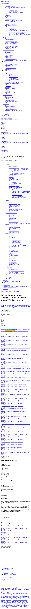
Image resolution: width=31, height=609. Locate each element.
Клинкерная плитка (11, 69)
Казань (27, 596)
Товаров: (3, 138)
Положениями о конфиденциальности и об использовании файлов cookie (15, 589)
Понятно (3, 590)
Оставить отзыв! (5, 517)
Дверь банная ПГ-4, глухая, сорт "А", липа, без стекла (14, 431)
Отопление (6, 104)
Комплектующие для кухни (16, 82)
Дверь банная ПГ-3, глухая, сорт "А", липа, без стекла (14, 398)
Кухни (10, 74)
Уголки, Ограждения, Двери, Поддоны (16, 7)
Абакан (3, 593)
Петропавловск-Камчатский (14, 602)
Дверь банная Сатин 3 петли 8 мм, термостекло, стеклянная (15, 348)
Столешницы (12, 78)
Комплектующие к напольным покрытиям (16, 60)
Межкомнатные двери (11, 41)
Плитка (5, 61)
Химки (11, 606)
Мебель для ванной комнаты (13, 14)
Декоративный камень (11, 101)
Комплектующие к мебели (12, 93)
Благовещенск (7, 594)
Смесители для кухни (14, 80)
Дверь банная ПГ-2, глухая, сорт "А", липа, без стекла (14, 400)
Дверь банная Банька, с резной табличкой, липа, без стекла (15, 368)
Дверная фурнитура (11, 47)
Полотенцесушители (11, 25)
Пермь (5, 602)
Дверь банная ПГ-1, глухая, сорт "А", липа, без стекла (14, 389)
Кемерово (3, 597)
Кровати (8, 86)
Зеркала (8, 89)
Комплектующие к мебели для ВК (17, 32)
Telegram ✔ (14, 329)
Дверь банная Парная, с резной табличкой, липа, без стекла (15, 371)
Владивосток (19, 594)
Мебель (5, 70)
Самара (16, 603)
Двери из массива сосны (12, 42)
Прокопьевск (24, 602)
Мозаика (8, 66)
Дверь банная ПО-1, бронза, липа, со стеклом (12, 439)
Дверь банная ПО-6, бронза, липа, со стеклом (12, 406)
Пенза (2, 602)
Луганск (7, 598)
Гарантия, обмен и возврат (21, 286)
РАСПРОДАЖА (7, 115)
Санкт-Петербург (23, 603)
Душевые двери (13, 10)
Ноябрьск (8, 601)
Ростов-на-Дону (4, 603)
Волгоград (25, 594)
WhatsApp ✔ (8, 329)
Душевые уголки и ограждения (17, 8)
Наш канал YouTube (5, 551)
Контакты (5, 289)
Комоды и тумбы (10, 88)
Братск (12, 594)
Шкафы (8, 84)
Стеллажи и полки (11, 92)
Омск (13, 601)
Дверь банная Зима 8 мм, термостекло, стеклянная (13, 416)
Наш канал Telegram (5, 552)
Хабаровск (26, 605)
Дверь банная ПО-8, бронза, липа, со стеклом (12, 421)
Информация (6, 285)
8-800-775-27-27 (4, 151)
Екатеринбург (14, 596)
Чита (21, 606)
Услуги (5, 280)
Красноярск (26, 597)
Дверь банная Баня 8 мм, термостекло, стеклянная (13, 408)
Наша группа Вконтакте (6, 550)
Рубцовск (11, 603)
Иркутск (8, 130)
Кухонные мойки (10, 19)
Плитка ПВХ (9, 55)
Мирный (13, 598)
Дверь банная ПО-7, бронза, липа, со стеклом (12, 449)
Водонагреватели (10, 24)
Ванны (8, 15)
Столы (8, 91)
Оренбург (17, 601)
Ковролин (8, 56)
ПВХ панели (9, 97)
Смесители (12, 21)
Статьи (5, 287)
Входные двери (10, 39)
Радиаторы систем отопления (13, 107)
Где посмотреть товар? (9, 286)
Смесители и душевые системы (14, 20)
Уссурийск (17, 605)
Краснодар (20, 597)
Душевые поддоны (14, 11)
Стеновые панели (7, 95)
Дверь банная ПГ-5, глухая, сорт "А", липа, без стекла (14, 434)
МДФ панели (9, 98)
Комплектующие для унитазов (16, 33)
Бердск (25, 593)
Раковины (8, 17)
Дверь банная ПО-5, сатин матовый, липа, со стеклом (14, 384)
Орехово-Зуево (23, 601)
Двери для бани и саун (11, 43)
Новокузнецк (9, 600)
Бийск (2, 594)
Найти (16, 119)
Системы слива (13, 29)
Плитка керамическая (11, 64)
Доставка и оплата (8, 283)
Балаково (17, 593)
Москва (18, 598)
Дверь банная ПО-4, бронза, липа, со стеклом (12, 403)
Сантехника (6, 3)
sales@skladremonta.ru (6, 580)
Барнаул (22, 593)
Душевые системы (13, 23)
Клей (7, 114)
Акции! (5, 282)
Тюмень (7, 605)
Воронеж (3, 596)
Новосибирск (16, 600)
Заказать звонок (4, 152)
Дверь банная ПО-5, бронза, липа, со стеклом (12, 447)
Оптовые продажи (11, 287)
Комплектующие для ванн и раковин (18, 30)
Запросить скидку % (10, 331)
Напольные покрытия (8, 50)
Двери (5, 37)
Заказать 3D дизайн (8, 281)
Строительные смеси (8, 111)
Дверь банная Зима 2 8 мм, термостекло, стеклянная (13, 411)
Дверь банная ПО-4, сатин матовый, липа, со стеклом (14, 386)
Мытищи (22, 598)
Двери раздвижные (11, 44)
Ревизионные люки (11, 68)
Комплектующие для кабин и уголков (18, 35)
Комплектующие (10, 28)
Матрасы (8, 87)
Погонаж (8, 48)
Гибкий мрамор (10, 100)
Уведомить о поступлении (21, 331)
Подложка (8, 57)
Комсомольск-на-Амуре (11, 597)
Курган (2, 598)
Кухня (7, 73)
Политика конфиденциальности (8, 548)
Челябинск (17, 606)
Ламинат (8, 52)
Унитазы (8, 16)
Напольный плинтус (11, 59)
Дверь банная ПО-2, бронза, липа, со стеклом (12, 442)
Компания (5, 572)
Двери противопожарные (12, 46)
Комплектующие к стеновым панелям (15, 102)
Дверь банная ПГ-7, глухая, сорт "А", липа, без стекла (14, 418)
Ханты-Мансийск (5, 606)
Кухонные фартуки (14, 79)
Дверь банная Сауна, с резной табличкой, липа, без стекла (15, 366)
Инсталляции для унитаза (12, 26)
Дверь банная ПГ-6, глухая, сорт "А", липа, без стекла (14, 391)
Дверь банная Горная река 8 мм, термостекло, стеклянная (15, 413)
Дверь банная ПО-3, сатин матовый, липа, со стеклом (14, 377)
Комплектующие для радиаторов (14, 110)
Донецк (8, 596)
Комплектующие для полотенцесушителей (19, 34)
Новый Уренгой (23, 600)
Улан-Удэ (12, 605)
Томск (3, 605)
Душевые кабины (10, 6)
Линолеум (8, 53)
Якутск (9, 607)
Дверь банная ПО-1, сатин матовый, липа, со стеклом (14, 537)
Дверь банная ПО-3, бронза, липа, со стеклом (12, 444)
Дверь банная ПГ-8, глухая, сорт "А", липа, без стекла (14, 436)
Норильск (3, 601)
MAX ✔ (3, 329)
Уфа (21, 605)
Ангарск (8, 593)
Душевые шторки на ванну (16, 12)
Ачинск (12, 593)
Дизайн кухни (16, 281)
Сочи (28, 603)
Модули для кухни (13, 75)
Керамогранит (9, 65)
